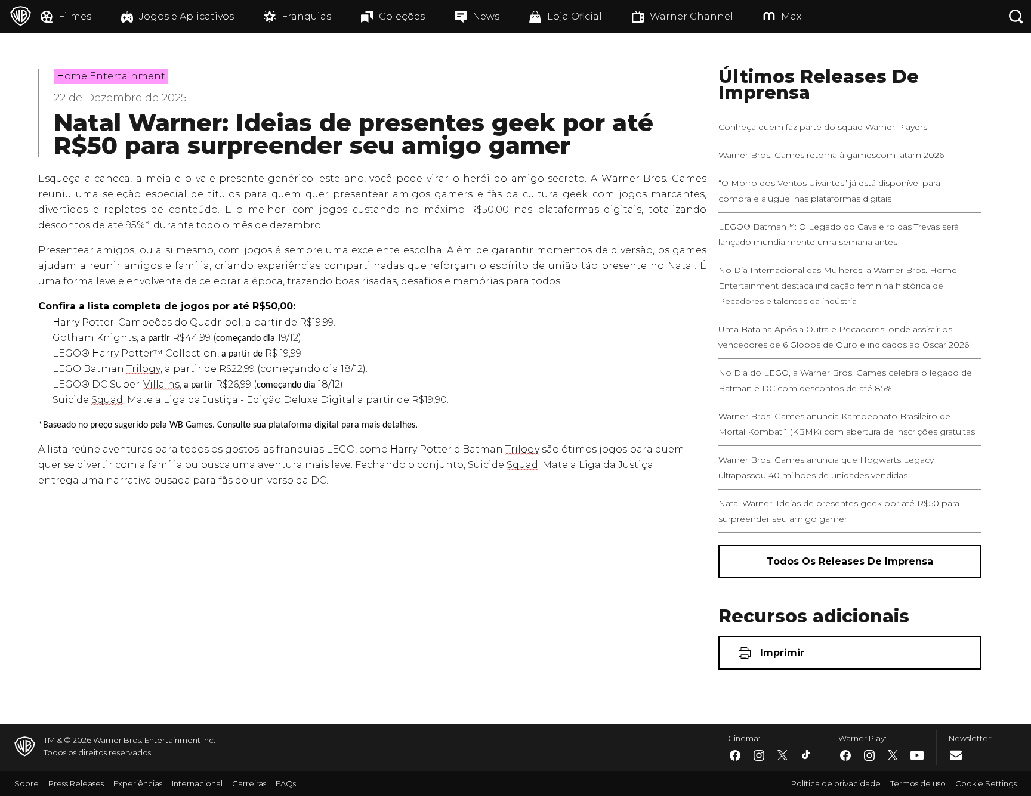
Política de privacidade (836, 783)
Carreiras (249, 783)
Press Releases (76, 783)
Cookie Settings (986, 783)
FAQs (286, 783)
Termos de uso (918, 783)
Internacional (197, 783)
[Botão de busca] (1016, 16)
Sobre (26, 783)
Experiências (137, 783)
